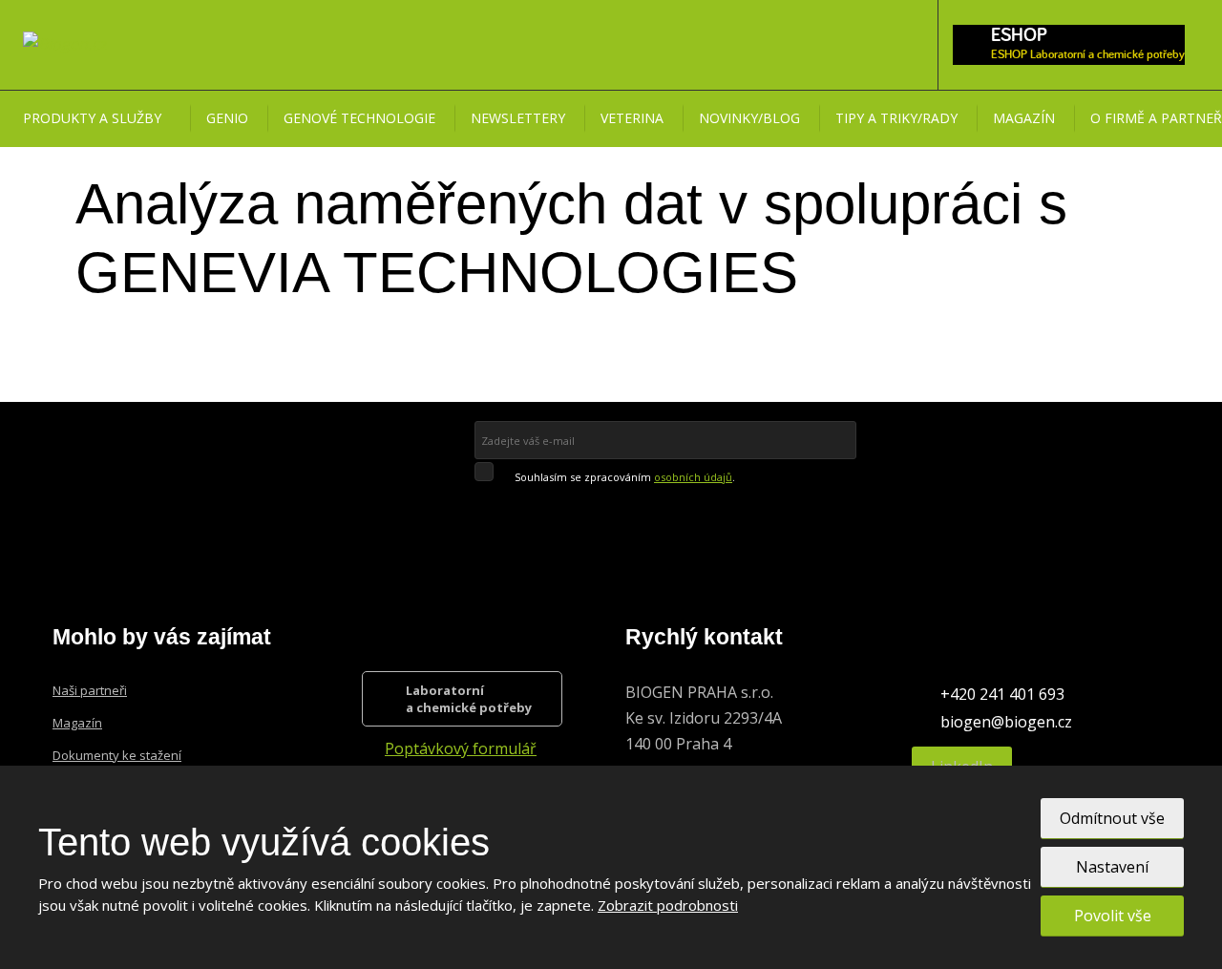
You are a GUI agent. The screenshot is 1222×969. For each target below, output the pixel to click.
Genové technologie (359, 118)
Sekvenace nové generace (129, 332)
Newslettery (518, 118)
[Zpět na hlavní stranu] (65, 43)
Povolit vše (1112, 915)
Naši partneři (90, 690)
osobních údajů (693, 477)
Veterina (632, 118)
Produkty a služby (92, 118)
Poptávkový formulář (461, 748)
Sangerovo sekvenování (126, 369)
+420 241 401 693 (1002, 694)
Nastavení (1112, 866)
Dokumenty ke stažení (117, 755)
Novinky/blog (749, 118)
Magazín (1024, 118)
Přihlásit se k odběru (606, 505)
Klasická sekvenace (111, 293)
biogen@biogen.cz (1006, 721)
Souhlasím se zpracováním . (625, 477)
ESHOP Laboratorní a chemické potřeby (1088, 54)
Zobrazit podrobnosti (668, 905)
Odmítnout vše (1112, 818)
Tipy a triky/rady (896, 118)
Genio (227, 118)
